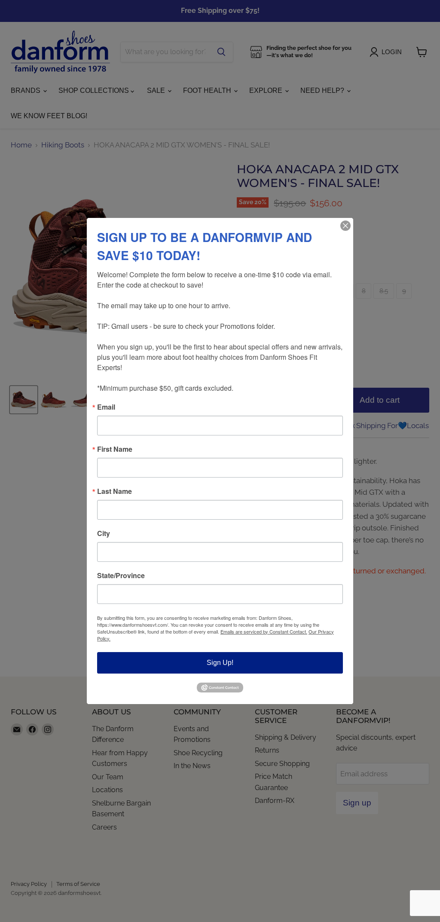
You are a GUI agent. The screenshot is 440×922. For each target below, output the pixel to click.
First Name (114, 449)
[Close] (345, 226)
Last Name (114, 491)
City (103, 533)
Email (106, 407)
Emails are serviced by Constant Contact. (263, 631)
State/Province (121, 575)
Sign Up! (220, 662)
